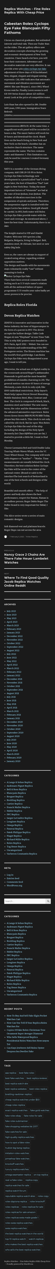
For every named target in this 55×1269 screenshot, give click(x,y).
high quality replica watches (19, 1137)
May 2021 (11, 704)
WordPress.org (14, 885)
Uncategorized (14, 850)
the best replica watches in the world (24, 1234)
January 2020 (13, 761)
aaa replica (10, 1073)
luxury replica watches (17, 1169)
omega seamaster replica (18, 1175)
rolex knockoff (37, 1201)
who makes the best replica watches (23, 1244)
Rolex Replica (32, 537)
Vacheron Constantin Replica (22, 853)
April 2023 (12, 622)
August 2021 (13, 693)
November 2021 (14, 682)
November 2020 (15, 725)
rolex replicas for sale (32, 1207)
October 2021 (13, 686)
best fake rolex (26, 1073)
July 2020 (11, 740)
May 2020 (12, 747)
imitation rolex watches (17, 1153)
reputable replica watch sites (20, 1196)
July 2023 (11, 611)
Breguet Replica (15, 796)
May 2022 (11, 661)
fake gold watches (39, 1110)
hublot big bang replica (17, 1148)
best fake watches (14, 1078)
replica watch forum (15, 1191)
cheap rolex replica (15, 1105)
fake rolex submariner (16, 1121)
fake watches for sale (16, 1132)
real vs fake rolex (14, 1180)
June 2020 (12, 743)
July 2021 (11, 697)
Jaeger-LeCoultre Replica (19, 818)
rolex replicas (12, 1207)
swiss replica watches (16, 1228)
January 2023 (13, 632)
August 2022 (13, 650)
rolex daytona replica (16, 1201)
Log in (10, 875)
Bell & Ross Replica (17, 789)
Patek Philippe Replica (18, 832)
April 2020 (12, 750)
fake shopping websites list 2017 (21, 1126)
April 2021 (12, 707)
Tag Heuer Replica (16, 846)
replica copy (31, 1180)
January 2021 (13, 718)
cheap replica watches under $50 (22, 1100)
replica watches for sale (17, 1185)
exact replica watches (16, 1110)
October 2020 (13, 729)
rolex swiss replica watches (18, 1223)
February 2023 (14, 629)
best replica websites (15, 1089)
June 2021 (11, 700)
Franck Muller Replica (18, 807)
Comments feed (15, 882)
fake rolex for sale (33, 1116)
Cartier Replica (14, 803)
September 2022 (15, 647)
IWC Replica (13, 814)
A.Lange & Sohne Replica (19, 782)
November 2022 (15, 639)
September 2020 (15, 732)
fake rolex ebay (13, 1116)
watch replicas (36, 1239)
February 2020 (14, 757)
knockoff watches (14, 1164)
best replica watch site (16, 1083)
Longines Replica (16, 821)
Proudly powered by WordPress (20, 1264)
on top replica (41, 1175)
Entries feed (13, 878)
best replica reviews (37, 1078)
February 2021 (14, 714)
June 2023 (11, 614)
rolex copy (43, 1196)
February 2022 (14, 672)
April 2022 (12, 664)
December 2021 (14, 679)
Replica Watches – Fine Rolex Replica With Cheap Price (27, 10)
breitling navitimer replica (18, 1094)
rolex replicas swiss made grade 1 (21, 1217)
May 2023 (11, 618)
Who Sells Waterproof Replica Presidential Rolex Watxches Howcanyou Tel (28, 1041)
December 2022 (15, 636)
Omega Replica (14, 825)
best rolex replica (38, 1089)
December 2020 (15, 722)
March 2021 (13, 711)
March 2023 (13, 625)
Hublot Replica (14, 811)
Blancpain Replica (16, 793)
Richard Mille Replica (18, 839)
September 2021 (15, 689)
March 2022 (13, 668)
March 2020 (13, 754)
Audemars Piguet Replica (20, 786)
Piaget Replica (14, 836)
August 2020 (13, 736)
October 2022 (13, 643)
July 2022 (11, 654)
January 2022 (13, 675)
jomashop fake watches (17, 1158)
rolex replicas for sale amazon (20, 1212)
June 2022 (12, 657)
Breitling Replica (15, 800)
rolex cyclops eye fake (34, 69)
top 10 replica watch (15, 1239)
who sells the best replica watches (22, 1250)
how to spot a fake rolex (17, 1142)
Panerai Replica (15, 828)
